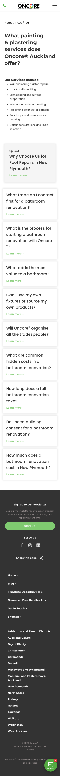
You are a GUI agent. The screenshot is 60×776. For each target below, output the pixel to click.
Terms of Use (40, 746)
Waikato (13, 718)
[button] (55, 5)
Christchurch (16, 650)
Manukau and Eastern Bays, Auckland (27, 678)
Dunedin (13, 663)
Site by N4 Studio (30, 768)
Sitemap (30, 749)
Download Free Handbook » (27, 600)
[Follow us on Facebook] (22, 545)
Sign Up (30, 526)
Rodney (13, 699)
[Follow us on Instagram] (30, 545)
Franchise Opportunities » (25, 591)
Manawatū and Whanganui (26, 669)
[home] (29, 6)
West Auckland (18, 731)
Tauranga (14, 711)
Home (8, 22)
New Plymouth (18, 686)
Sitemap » (14, 616)
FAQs (18, 22)
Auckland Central (19, 637)
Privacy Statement (23, 746)
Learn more (17, 175)
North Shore (16, 692)
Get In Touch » (17, 608)
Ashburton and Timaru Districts (29, 631)
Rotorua (13, 705)
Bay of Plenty (17, 644)
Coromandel (16, 656)
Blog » (12, 583)
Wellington (15, 724)
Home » (13, 575)
